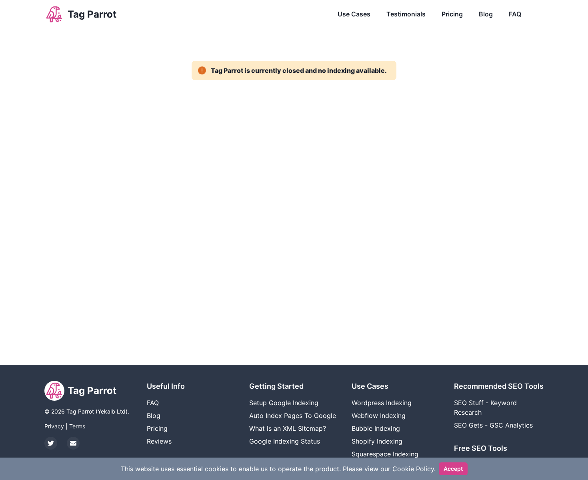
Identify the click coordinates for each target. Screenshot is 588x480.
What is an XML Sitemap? (287, 428)
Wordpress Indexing (382, 403)
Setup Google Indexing (283, 403)
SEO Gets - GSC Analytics (493, 425)
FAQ (515, 14)
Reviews (159, 441)
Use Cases (354, 14)
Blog (486, 14)
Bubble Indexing (376, 428)
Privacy (54, 426)
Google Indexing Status (284, 441)
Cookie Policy (413, 469)
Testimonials (406, 14)
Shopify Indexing (377, 441)
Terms (77, 426)
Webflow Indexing (379, 416)
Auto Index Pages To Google (292, 416)
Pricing (452, 14)
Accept (453, 468)
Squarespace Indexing (385, 454)
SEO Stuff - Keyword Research (485, 407)
